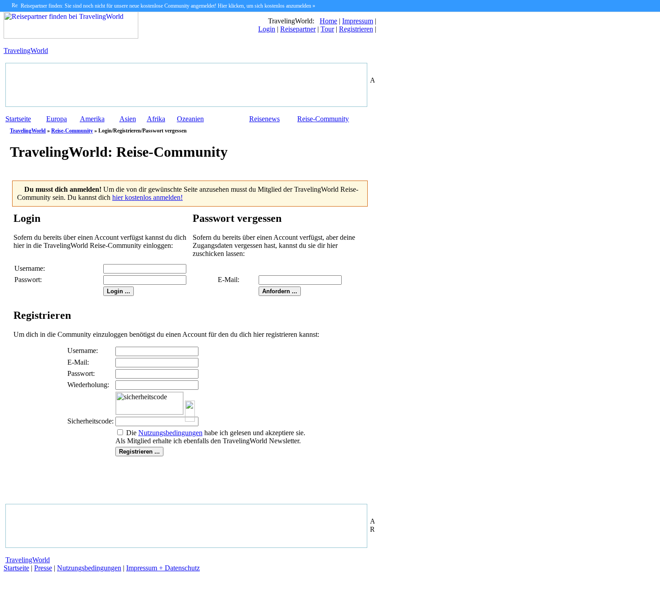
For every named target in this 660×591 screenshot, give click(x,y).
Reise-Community (323, 119)
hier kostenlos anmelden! (147, 197)
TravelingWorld (26, 50)
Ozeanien (190, 119)
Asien (127, 119)
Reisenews (264, 119)
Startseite (18, 119)
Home (328, 21)
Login (266, 29)
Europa (56, 119)
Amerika (92, 119)
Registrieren (356, 29)
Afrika (156, 119)
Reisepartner (298, 29)
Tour (327, 29)
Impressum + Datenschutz (163, 568)
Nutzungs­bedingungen (170, 433)
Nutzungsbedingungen (89, 568)
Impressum (357, 21)
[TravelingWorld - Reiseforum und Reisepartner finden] (71, 36)
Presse (43, 568)
